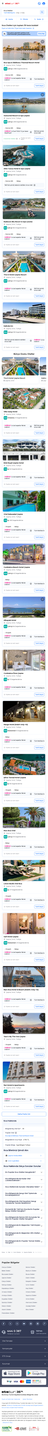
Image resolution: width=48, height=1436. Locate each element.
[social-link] (3, 1323)
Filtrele (25, 19)
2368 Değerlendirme (20, 69)
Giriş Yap (41, 33)
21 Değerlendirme (21, 418)
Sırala (39, 19)
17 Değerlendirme (16, 679)
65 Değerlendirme (16, 784)
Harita (10, 19)
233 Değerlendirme (20, 281)
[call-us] (40, 3)
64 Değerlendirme (19, 626)
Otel (9, 1252)
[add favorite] (42, 41)
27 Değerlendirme (16, 890)
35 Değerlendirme (19, 837)
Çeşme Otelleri (28, 1252)
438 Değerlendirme (20, 122)
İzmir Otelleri (17, 1252)
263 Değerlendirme (16, 520)
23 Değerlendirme (22, 943)
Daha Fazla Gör (24, 1114)
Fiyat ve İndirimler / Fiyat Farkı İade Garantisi (17, 28)
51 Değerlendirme (22, 731)
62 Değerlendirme (16, 469)
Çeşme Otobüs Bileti (15, 1155)
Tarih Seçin (39, 85)
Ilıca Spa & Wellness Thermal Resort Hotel (19, 1136)
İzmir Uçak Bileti (13, 1161)
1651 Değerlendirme (19, 175)
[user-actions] (44, 3)
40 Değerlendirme (19, 573)
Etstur (3, 1252)
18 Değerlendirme (19, 1091)
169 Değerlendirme (19, 332)
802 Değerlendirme (19, 228)
